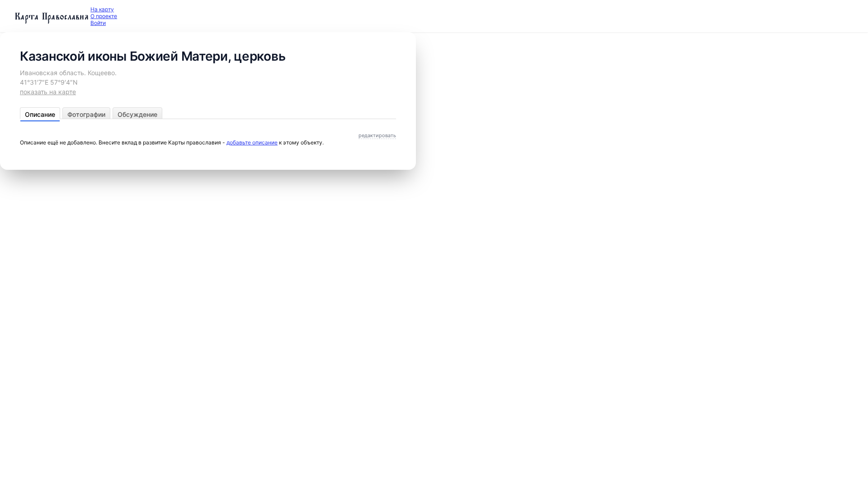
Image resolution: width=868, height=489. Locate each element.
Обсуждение (137, 114)
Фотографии (86, 114)
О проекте (103, 16)
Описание (40, 114)
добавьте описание (252, 142)
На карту (102, 9)
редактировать (377, 135)
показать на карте (48, 92)
